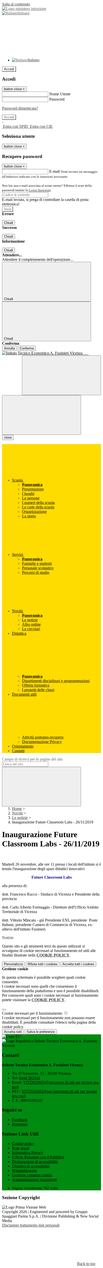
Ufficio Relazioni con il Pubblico (38, 1157)
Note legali (20, 1148)
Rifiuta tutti (43, 964)
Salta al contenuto (16, 4)
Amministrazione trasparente (34, 1179)
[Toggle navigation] (41, 415)
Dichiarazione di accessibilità (35, 1161)
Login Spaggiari (40, 190)
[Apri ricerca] (61, 375)
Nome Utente (59, 94)
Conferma (27, 348)
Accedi (9, 69)
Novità (17, 813)
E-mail (54, 171)
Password (56, 99)
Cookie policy (23, 1143)
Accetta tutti (78, 964)
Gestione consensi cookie (32, 1175)
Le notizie (20, 817)
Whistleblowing (24, 1170)
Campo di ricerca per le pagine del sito (32, 759)
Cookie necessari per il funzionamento (32, 1013)
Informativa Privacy (27, 1152)
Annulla (9, 348)
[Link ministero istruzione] (24, 8)
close (8, 437)
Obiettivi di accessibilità (31, 1166)
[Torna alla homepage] (51, 353)
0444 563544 (29, 1078)
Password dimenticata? (20, 108)
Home (17, 808)
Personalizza (13, 964)
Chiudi (8, 223)
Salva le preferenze (41, 1032)
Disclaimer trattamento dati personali (31, 1225)
